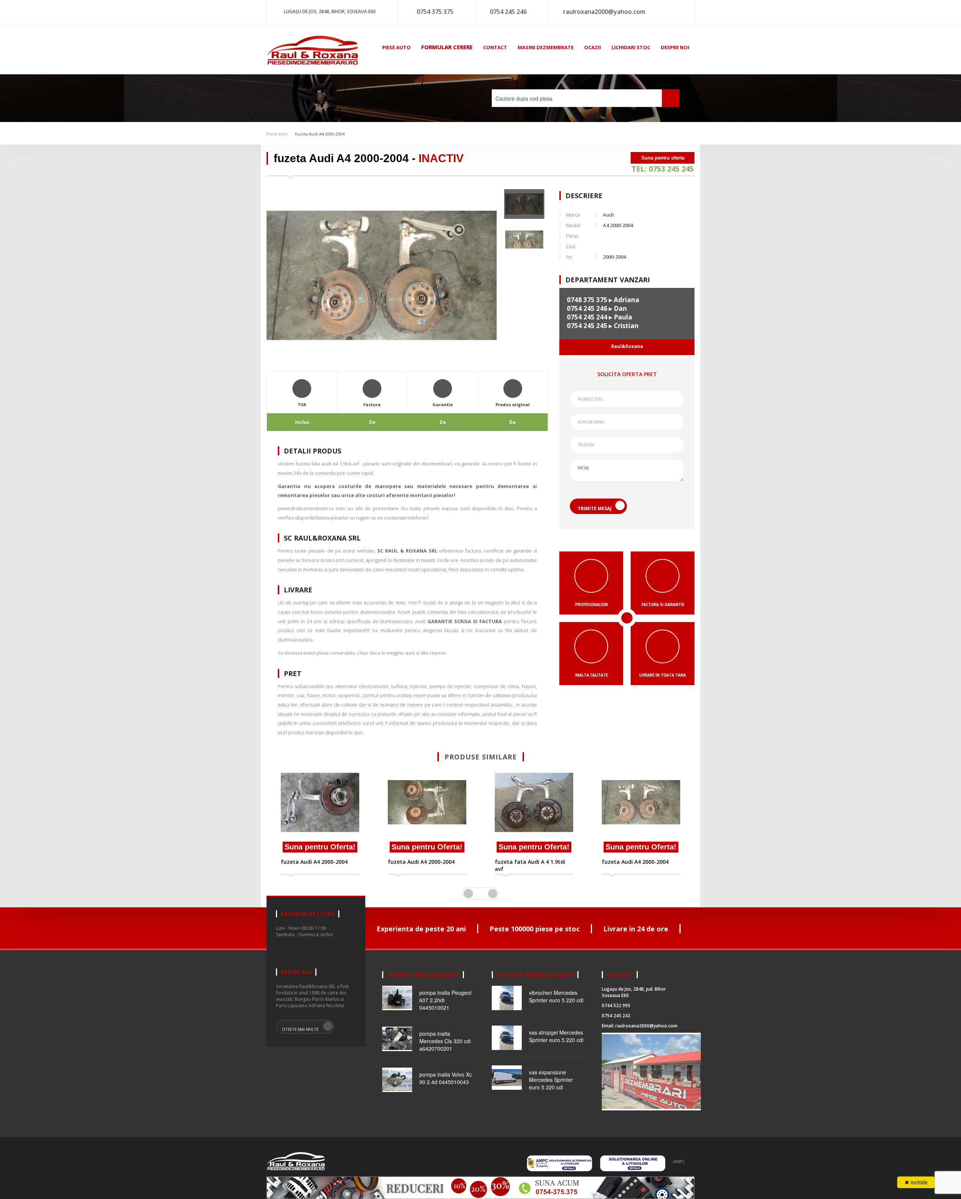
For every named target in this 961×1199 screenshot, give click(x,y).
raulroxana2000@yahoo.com (604, 12)
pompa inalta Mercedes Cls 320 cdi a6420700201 (445, 1041)
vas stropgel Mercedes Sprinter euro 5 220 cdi (556, 1036)
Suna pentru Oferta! (320, 847)
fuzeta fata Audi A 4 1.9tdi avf (423, 865)
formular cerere (447, 47)
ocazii (592, 47)
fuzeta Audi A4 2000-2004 (320, 134)
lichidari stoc (631, 47)
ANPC (679, 1161)
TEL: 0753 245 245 (662, 169)
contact (495, 47)
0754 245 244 (587, 317)
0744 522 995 (616, 1005)
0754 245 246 (508, 12)
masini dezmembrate (546, 47)
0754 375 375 (435, 12)
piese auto (396, 47)
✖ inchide (916, 1182)
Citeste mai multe (300, 1029)
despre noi (675, 47)
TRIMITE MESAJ (595, 508)
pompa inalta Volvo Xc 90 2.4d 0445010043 (445, 1078)
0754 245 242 (616, 1015)
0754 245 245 (587, 325)
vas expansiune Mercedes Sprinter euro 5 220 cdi (551, 1079)
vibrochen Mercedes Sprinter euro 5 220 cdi (556, 996)
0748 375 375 (587, 299)
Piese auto (277, 134)
